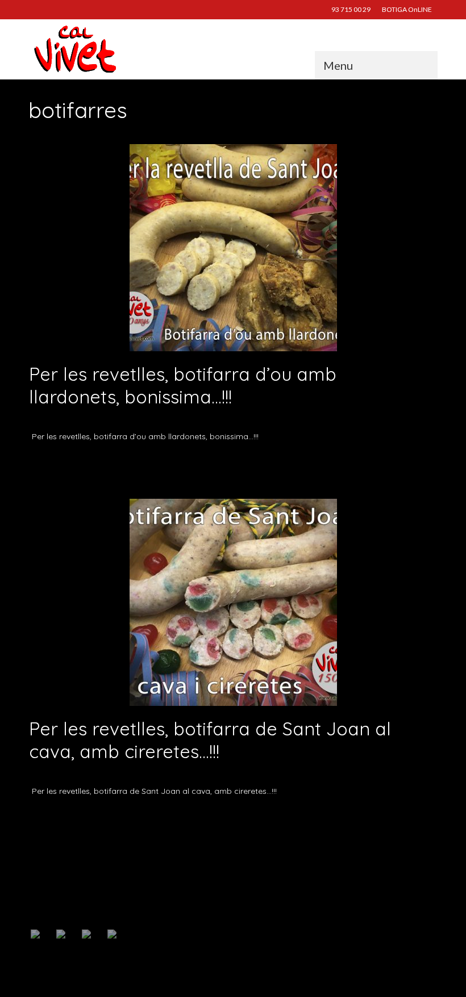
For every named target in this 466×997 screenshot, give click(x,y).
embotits (176, 463)
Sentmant (372, 463)
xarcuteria (401, 463)
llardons (263, 463)
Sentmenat (197, 818)
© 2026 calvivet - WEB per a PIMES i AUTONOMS (93, 977)
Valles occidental (237, 818)
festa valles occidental (219, 463)
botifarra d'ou (53, 463)
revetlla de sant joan (304, 463)
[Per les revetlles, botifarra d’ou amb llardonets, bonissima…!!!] (233, 247)
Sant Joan (166, 818)
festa (119, 818)
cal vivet (113, 463)
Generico (129, 419)
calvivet (56, 419)
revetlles (345, 463)
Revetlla (139, 818)
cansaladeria (145, 463)
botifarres (87, 463)
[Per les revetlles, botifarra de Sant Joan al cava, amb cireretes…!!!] (233, 601)
